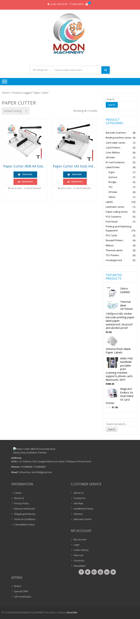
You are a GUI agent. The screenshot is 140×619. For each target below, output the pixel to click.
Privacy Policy (21, 503)
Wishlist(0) (77, 4)
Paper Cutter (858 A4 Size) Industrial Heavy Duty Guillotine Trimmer (24, 166)
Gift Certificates (22, 596)
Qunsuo (112, 177)
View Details (27, 182)
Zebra (111, 197)
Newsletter (80, 565)
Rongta (112, 182)
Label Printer (113, 167)
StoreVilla (72, 612)
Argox (111, 172)
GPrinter (110, 157)
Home (5, 92)
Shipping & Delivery (25, 514)
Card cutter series (115, 142)
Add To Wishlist (33, 188)
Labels (109, 201)
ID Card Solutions (115, 162)
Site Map (78, 503)
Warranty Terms (83, 519)
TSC (110, 187)
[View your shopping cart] (86, 4)
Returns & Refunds (24, 508)
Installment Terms (83, 508)
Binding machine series (118, 137)
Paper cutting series (117, 211)
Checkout (79, 560)
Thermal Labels (114, 250)
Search (111, 429)
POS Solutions (113, 216)
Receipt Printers (114, 240)
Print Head (111, 221)
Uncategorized (114, 260)
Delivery (78, 514)
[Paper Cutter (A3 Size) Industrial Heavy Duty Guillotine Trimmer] (74, 142)
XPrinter (112, 192)
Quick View (16, 188)
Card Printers (113, 147)
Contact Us (79, 498)
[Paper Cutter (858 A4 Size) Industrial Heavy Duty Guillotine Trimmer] (24, 142)
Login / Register (58, 4)
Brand (17, 586)
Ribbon (110, 245)
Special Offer (21, 591)
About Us (19, 498)
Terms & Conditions (25, 519)
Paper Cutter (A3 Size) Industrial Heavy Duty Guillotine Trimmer (74, 166)
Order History (81, 550)
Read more (27, 174)
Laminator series (115, 206)
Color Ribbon (113, 152)
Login (76, 544)
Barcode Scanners (116, 132)
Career (18, 492)
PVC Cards (111, 235)
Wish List (78, 555)
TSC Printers (112, 255)
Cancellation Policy (24, 524)
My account (80, 539)
